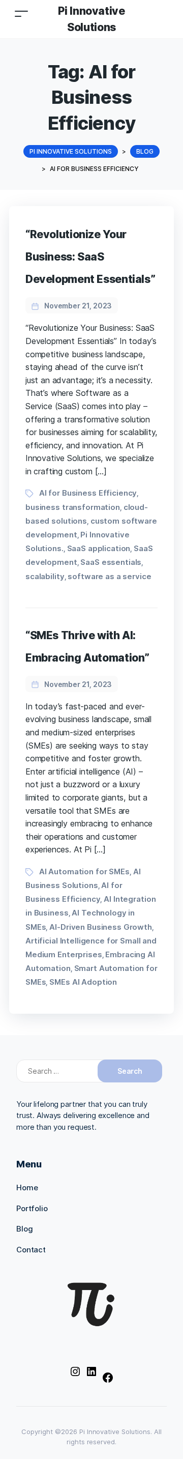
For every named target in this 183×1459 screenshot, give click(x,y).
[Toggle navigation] (21, 13)
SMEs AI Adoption (83, 982)
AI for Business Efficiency (88, 493)
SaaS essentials (110, 562)
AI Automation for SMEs (84, 871)
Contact (31, 1249)
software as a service (109, 576)
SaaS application (99, 548)
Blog (24, 1229)
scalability (45, 576)
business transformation (72, 507)
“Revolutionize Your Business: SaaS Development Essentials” (90, 256)
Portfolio (32, 1208)
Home (27, 1187)
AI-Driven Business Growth (100, 927)
